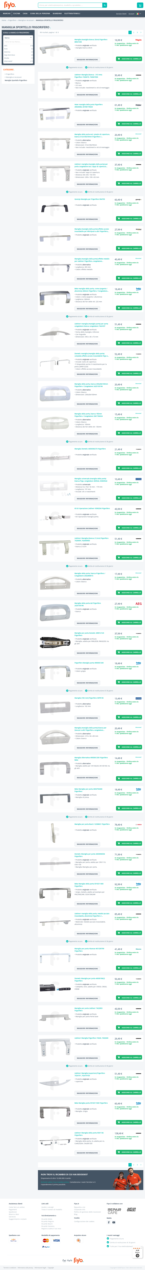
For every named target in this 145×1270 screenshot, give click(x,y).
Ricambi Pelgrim (47, 1221)
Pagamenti (13, 1209)
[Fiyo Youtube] (114, 1222)
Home (4, 20)
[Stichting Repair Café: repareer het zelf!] (114, 1211)
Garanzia (12, 1217)
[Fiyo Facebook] (109, 1222)
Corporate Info (79, 1209)
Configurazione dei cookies (84, 1221)
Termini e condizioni (10, 1268)
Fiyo (19, 5)
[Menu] (141, 1247)
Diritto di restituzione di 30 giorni (100, 67)
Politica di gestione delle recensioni (87, 1212)
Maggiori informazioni (87, 59)
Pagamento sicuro (75, 67)
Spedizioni (13, 1212)
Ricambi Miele (46, 1219)
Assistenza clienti (15, 1204)
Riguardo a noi (79, 1207)
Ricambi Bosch (47, 1224)
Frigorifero (10, 74)
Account (131, 14)
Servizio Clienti (121, 14)
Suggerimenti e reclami (18, 1219)
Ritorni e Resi (14, 1214)
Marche (7, 13)
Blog (75, 1214)
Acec (18, 49)
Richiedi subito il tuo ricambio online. (55, 1182)
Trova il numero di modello (51, 1209)
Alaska (18, 58)
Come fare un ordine (17, 1207)
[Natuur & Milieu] (131, 1209)
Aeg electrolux (18, 55)
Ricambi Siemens (47, 1226)
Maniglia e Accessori (14, 77)
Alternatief (18, 61)
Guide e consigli (47, 1207)
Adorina (18, 52)
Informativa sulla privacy (25, 1268)
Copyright (51, 1268)
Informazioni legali (40, 1268)
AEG (18, 46)
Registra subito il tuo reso (51, 1228)
